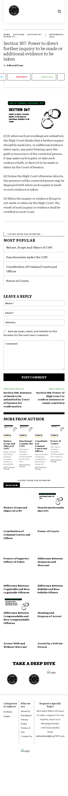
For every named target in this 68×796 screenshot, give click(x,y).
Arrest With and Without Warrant (15, 644)
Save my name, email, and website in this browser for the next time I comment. (30, 333)
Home (6, 34)
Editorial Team (15, 65)
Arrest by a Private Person (50, 644)
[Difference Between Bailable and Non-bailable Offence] (51, 577)
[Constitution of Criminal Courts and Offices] (42, 428)
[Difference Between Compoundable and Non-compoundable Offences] (17, 604)
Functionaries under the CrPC (27, 257)
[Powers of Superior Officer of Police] (17, 550)
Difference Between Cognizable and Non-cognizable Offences (16, 589)
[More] (61, 76)
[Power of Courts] (58, 428)
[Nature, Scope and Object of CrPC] (10, 428)
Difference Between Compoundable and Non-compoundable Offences (16, 618)
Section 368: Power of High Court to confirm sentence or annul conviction (50, 398)
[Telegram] (46, 778)
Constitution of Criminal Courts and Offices (41, 446)
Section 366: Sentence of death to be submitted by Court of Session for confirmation (17, 399)
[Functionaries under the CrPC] (26, 428)
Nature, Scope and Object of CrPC (29, 247)
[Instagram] (28, 778)
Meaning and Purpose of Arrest (49, 614)
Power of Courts (17, 281)
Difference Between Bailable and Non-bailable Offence (50, 589)
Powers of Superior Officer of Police (16, 560)
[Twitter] (40, 778)
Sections (18, 34)
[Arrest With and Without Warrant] (17, 635)
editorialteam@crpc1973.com (50, 736)
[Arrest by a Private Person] (51, 635)
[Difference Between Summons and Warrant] (51, 550)
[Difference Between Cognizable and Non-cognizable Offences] (17, 577)
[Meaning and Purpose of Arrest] (51, 604)
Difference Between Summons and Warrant (50, 562)
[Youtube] (22, 778)
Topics (7, 435)
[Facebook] (34, 778)
